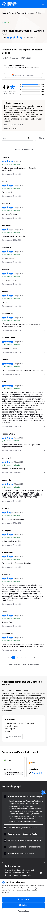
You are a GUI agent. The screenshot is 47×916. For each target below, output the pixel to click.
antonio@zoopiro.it (11, 726)
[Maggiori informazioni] (41, 872)
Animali (11, 13)
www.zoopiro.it (10, 729)
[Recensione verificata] (2, 164)
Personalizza (23, 911)
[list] (23, 767)
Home (4, 13)
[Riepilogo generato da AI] (22, 124)
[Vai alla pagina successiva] (38, 657)
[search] (29, 138)
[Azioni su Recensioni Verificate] (44, 174)
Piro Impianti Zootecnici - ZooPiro (29, 13)
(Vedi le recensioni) (29, 37)
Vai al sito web (15, 737)
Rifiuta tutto (24, 905)
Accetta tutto (23, 899)
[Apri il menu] (43, 4)
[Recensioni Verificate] (9, 4)
